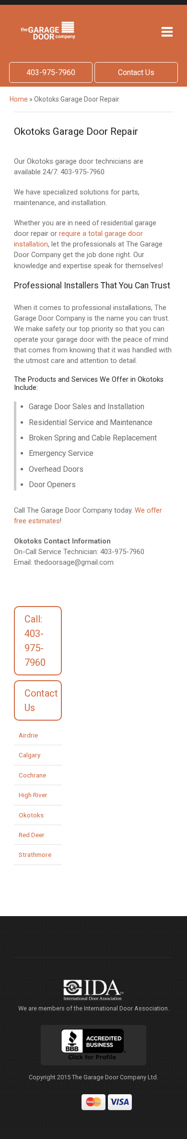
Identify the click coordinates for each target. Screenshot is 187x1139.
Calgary (29, 755)
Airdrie (28, 735)
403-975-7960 (50, 72)
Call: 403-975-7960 (35, 640)
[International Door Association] (93, 990)
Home (19, 99)
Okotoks (31, 815)
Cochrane (32, 775)
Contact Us (136, 72)
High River (33, 795)
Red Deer (32, 835)
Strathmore (35, 854)
